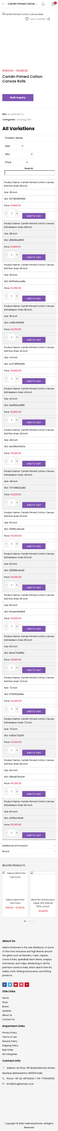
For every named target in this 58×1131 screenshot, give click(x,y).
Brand (5, 851)
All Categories (9, 1054)
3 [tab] (30, 921)
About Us (7, 1015)
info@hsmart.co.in (23, 1083)
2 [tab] (27, 921)
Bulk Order (7, 1049)
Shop (5, 1002)
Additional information (15, 845)
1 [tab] (25, 921)
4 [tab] (33, 921)
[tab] (29, 846)
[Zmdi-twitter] (10, 984)
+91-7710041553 (45, 1078)
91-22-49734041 (25, 1078)
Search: (29, 168)
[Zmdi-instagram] (21, 984)
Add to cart (34, 215)
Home (5, 997)
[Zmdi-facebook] (4, 984)
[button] (53, 4)
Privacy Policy (9, 1032)
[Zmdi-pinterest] (27, 984)
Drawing (21, 119)
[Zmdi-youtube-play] (15, 984)
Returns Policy (9, 1041)
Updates (6, 1010)
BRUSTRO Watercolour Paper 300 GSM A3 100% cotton (43, 903)
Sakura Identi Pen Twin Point (15, 901)
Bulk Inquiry (18, 97)
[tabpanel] (15, 894)
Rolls (29, 119)
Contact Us (8, 1019)
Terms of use (9, 1036)
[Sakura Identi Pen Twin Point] (15, 883)
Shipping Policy (10, 1045)
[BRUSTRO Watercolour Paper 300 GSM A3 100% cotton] (43, 883)
